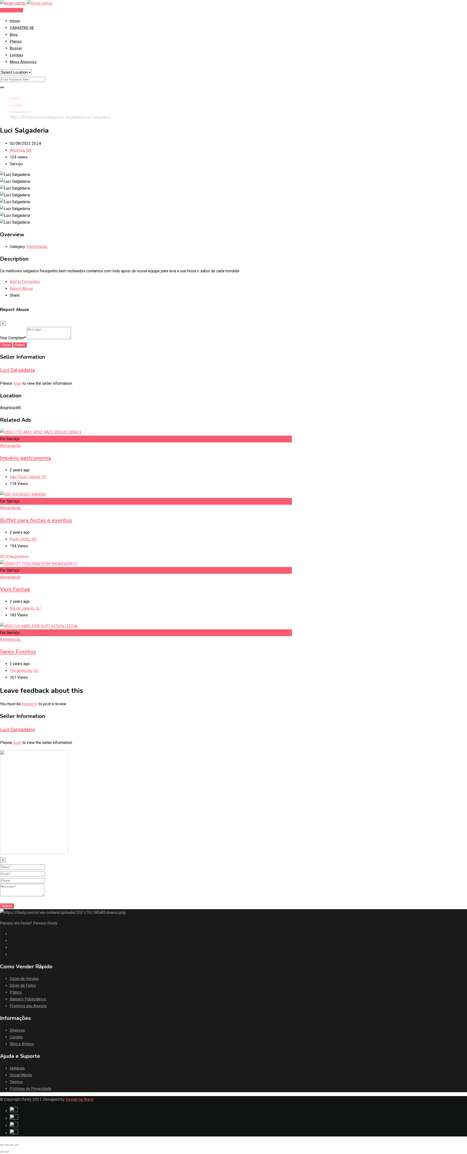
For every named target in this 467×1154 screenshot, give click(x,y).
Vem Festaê (15, 589)
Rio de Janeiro (22, 608)
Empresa (17, 1030)
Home (15, 21)
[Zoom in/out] (16, 1145)
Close (6, 345)
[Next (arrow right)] (7, 1152)
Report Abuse (21, 288)
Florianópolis (21, 670)
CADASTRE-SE (22, 28)
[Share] (7, 1145)
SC (36, 670)
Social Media (21, 1075)
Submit (20, 345)
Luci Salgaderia (17, 370)
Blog (14, 34)
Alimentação (37, 246)
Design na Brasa (79, 1099)
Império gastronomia (25, 458)
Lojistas (16, 55)
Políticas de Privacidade (30, 1088)
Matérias (17, 1068)
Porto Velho (20, 539)
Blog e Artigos (22, 1044)
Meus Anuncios (23, 62)
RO (34, 539)
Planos (16, 41)
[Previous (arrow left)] (2, 1152)
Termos (16, 1082)
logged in (30, 704)
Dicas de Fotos (23, 985)
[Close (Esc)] (2, 1145)
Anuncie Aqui (11, 10)
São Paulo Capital (25, 477)
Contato (16, 1037)
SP (43, 477)
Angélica (17, 150)
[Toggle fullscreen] (12, 1145)
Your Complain (13, 338)
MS (29, 150)
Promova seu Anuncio (28, 1006)
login (17, 383)
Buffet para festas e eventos (36, 520)
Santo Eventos (18, 651)
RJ (38, 608)
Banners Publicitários (28, 999)
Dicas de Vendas (24, 978)
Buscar (16, 48)
